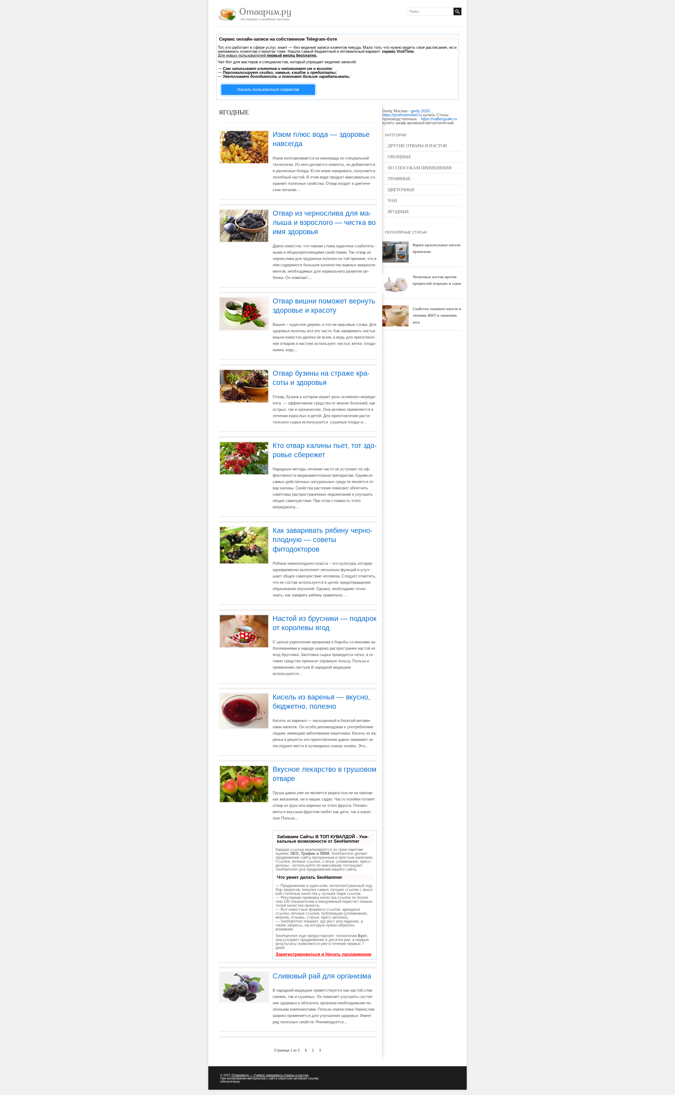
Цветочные (401, 189)
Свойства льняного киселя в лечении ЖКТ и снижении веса (437, 315)
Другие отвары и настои (417, 145)
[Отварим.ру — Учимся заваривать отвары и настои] (253, 21)
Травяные (399, 178)
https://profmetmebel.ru (402, 115)
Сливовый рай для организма (322, 976)
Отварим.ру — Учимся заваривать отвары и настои (270, 1075)
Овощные (399, 156)
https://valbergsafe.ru (439, 119)
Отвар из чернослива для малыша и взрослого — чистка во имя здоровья (324, 222)
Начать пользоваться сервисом (268, 89)
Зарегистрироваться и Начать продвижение (323, 954)
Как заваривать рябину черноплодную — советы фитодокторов (323, 540)
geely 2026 (420, 111)
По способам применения (419, 168)
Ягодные (398, 211)
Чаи (392, 200)
